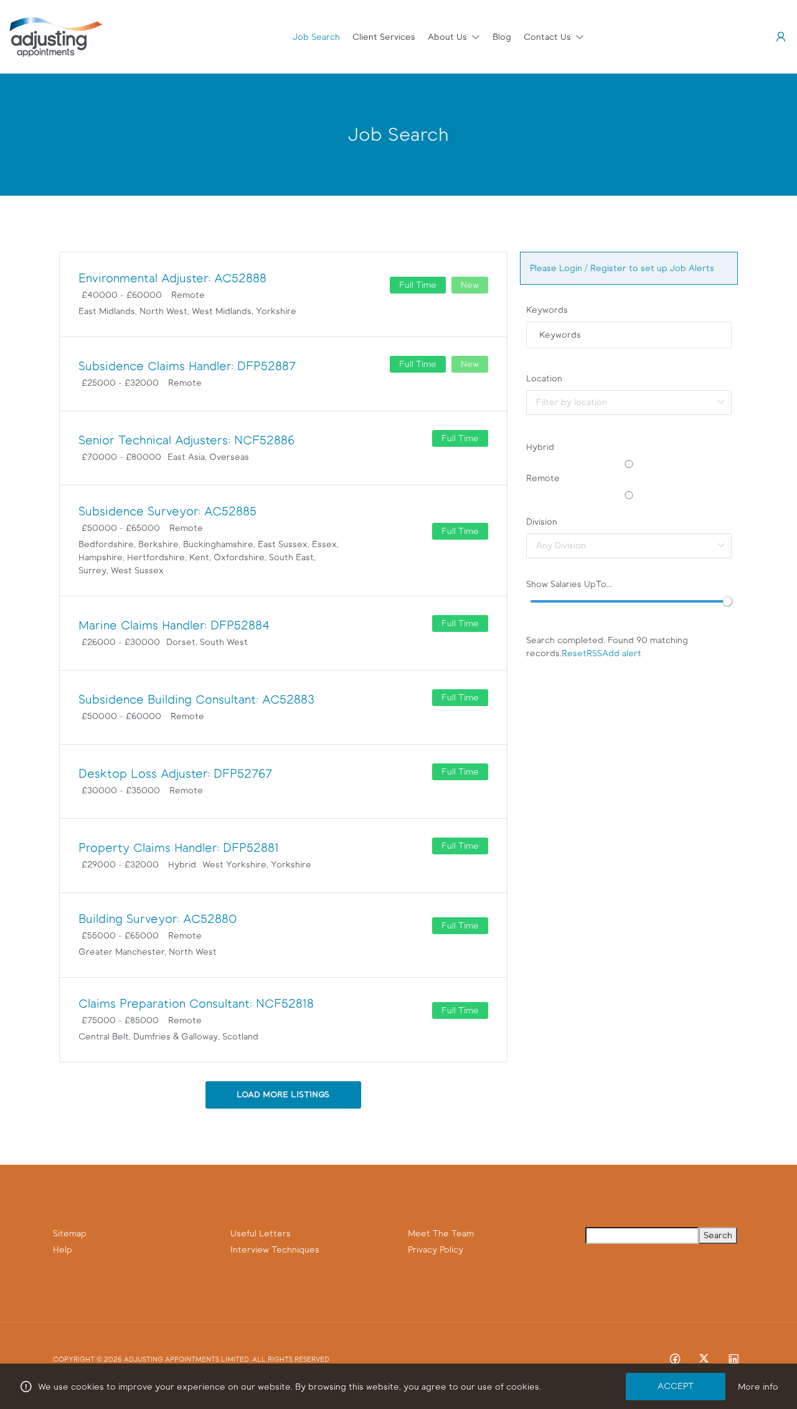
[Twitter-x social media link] (704, 1358)
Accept (676, 1386)
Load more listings (283, 1094)
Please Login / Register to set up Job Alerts (622, 268)
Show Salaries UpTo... (569, 584)
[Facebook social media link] (675, 1358)
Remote (543, 478)
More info (758, 1387)
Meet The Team (441, 1233)
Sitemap (70, 1233)
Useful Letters (260, 1233)
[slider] (727, 601)
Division (541, 522)
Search (718, 1235)
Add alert (621, 653)
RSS (594, 653)
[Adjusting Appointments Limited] (56, 36)
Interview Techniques (274, 1249)
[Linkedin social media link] (733, 1358)
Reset (574, 653)
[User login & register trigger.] (781, 37)
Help (62, 1249)
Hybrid (540, 447)
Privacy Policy (435, 1249)
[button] (454, 37)
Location (544, 378)
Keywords (547, 310)
